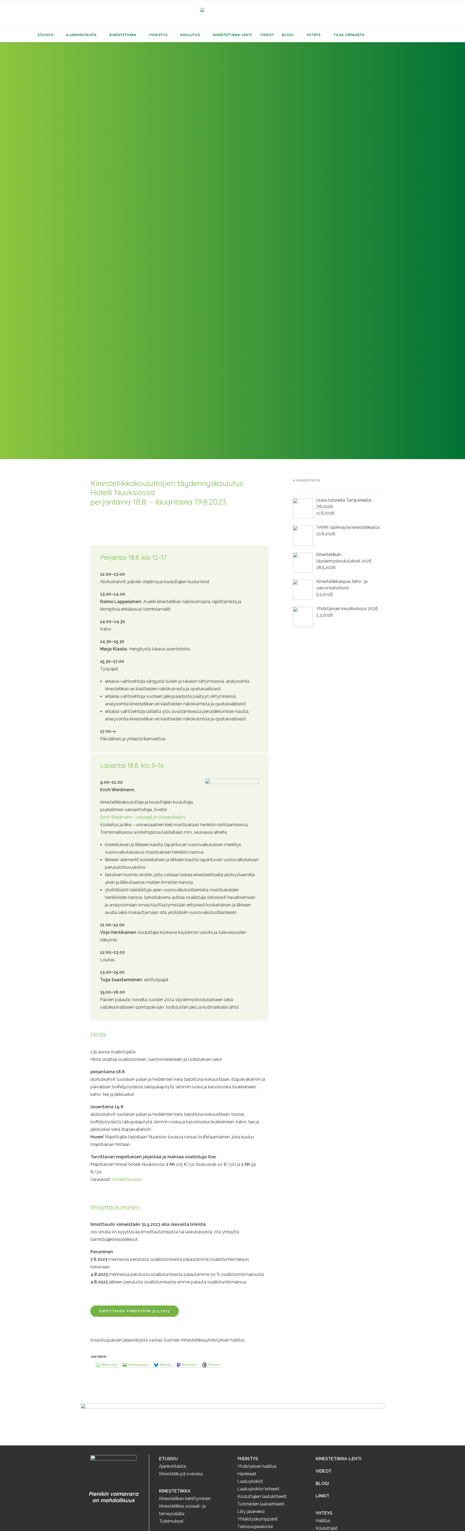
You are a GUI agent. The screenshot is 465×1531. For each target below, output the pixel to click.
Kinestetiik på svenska (181, 1473)
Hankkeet (246, 1473)
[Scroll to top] (454, 1520)
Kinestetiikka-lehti (232, 35)
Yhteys (314, 35)
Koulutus (190, 35)
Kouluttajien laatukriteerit (262, 1496)
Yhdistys (158, 35)
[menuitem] (48, 34)
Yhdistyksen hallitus (257, 1466)
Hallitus (323, 1520)
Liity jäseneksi (251, 1511)
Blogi (288, 35)
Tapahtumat (135, 257)
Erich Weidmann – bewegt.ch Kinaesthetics (142, 817)
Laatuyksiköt (250, 1481)
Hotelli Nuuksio (127, 1179)
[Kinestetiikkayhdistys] (232, 14)
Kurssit (115, 257)
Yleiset (183, 257)
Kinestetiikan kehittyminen (185, 1498)
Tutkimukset (171, 1521)
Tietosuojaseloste (255, 1526)
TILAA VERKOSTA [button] (348, 35)
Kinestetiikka (122, 35)
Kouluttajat (327, 1528)
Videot (267, 35)
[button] (383, 34)
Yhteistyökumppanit (257, 1519)
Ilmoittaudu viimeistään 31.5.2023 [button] (134, 1311)
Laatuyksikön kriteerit (258, 1488)
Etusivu (46, 35)
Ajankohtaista (81, 35)
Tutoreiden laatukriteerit (260, 1504)
